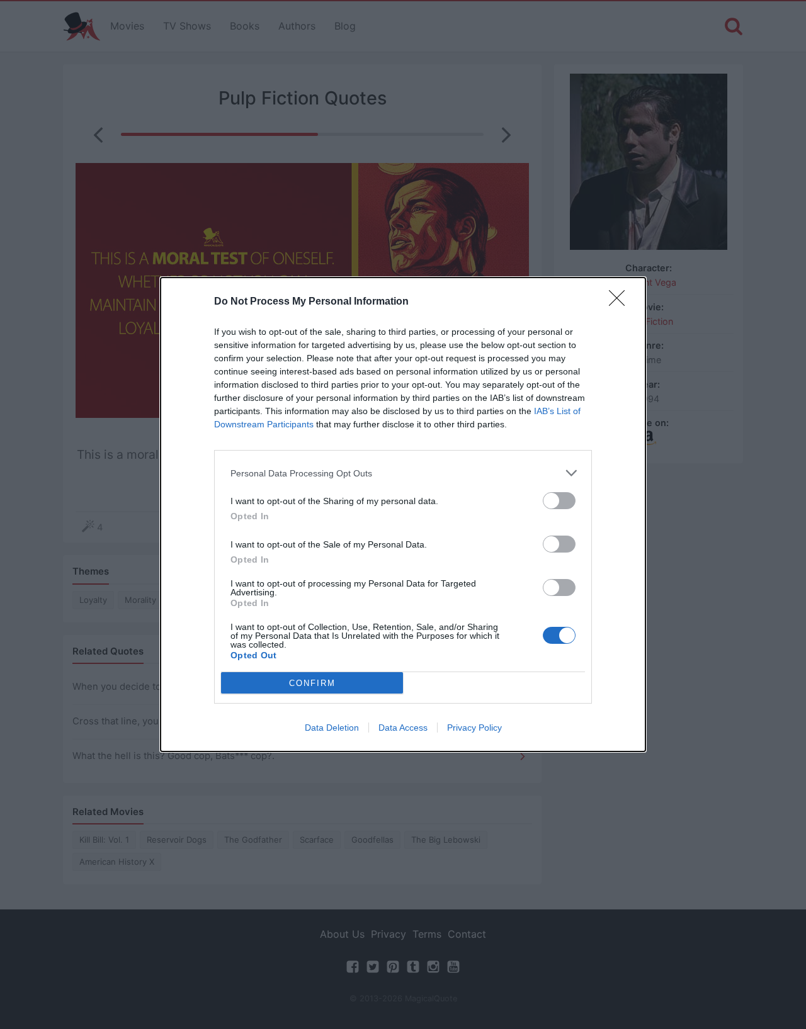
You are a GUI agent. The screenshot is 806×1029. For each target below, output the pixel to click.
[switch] (559, 500)
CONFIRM (312, 683)
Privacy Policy (474, 728)
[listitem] (403, 473)
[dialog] (403, 514)
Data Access (403, 728)
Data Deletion (332, 728)
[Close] (621, 302)
